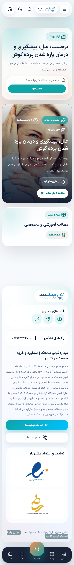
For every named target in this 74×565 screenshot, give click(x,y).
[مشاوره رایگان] (9, 9)
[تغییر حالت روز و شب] (20, 9)
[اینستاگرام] (59, 319)
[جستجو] (29, 9)
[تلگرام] (48, 319)
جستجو (37, 88)
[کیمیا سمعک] (46, 9)
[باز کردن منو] (64, 9)
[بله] (37, 319)
